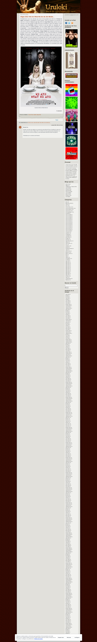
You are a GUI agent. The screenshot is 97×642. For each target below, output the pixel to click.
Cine (66, 205)
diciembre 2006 (68, 578)
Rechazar (69, 637)
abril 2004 (67, 618)
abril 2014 (67, 467)
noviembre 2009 (68, 534)
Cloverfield (67, 213)
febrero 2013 (68, 485)
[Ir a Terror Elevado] (71, 146)
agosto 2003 (67, 628)
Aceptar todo (61, 637)
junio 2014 (67, 465)
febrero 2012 (68, 500)
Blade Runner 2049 (69, 203)
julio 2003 (67, 629)
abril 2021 (67, 362)
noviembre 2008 (68, 549)
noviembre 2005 (68, 594)
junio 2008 (67, 555)
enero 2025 (67, 318)
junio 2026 (67, 296)
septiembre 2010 (68, 521)
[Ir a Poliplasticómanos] (71, 159)
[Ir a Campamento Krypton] (71, 108)
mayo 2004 (67, 617)
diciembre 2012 (68, 487)
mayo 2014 (67, 466)
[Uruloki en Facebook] (66, 24)
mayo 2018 (67, 406)
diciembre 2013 (68, 472)
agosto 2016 (67, 432)
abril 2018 (67, 407)
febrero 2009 (68, 545)
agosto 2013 (67, 477)
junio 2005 (67, 600)
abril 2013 (67, 482)
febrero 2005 (68, 605)
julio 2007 (67, 569)
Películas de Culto (68, 195)
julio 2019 (67, 388)
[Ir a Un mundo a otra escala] (71, 77)
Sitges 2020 (67, 273)
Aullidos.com (68, 185)
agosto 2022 (67, 343)
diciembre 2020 (68, 367)
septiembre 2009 (68, 536)
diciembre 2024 (68, 319)
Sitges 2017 (67, 269)
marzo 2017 (67, 423)
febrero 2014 (68, 470)
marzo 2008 (67, 559)
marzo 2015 (67, 453)
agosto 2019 (67, 387)
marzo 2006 (67, 589)
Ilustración (67, 247)
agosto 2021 (67, 357)
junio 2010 (67, 525)
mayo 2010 (67, 526)
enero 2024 (67, 329)
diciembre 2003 (68, 623)
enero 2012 (67, 501)
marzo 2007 (67, 574)
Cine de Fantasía (68, 209)
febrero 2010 (68, 530)
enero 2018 (67, 411)
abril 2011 (67, 512)
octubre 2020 (68, 369)
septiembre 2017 (68, 416)
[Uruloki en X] (69, 24)
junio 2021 (67, 359)
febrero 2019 (68, 394)
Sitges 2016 (67, 268)
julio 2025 (67, 310)
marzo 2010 (67, 529)
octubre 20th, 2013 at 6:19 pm (57, 125)
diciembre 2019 (68, 382)
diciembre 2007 (68, 563)
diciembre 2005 (68, 593)
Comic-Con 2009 (68, 218)
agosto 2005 (67, 598)
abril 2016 (67, 437)
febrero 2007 (68, 575)
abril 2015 (67, 452)
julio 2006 (67, 584)
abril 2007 (67, 573)
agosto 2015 (67, 447)
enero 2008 (67, 561)
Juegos (67, 249)
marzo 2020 (67, 378)
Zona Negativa (68, 196)
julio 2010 (67, 524)
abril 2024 (67, 325)
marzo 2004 (67, 619)
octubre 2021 (68, 354)
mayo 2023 (67, 335)
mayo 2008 (67, 556)
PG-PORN (67, 259)
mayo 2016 (67, 436)
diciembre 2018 (68, 397)
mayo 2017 (67, 421)
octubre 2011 (68, 505)
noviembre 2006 (68, 579)
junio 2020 (67, 374)
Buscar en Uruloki (70, 283)
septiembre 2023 (68, 333)
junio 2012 (67, 495)
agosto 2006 (67, 583)
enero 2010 (67, 531)
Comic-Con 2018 (68, 229)
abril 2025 (67, 314)
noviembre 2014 (68, 458)
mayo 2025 (67, 313)
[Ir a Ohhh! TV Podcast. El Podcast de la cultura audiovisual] (71, 95)
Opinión (35, 114)
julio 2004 (67, 614)
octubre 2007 (68, 565)
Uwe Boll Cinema (68, 278)
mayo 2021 (67, 360)
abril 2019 (67, 392)
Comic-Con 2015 (68, 225)
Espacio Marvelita (68, 190)
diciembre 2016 (68, 427)
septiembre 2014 (68, 461)
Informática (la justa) (69, 248)
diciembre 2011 (68, 502)
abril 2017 (67, 422)
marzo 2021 (67, 363)
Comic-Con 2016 (68, 227)
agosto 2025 (67, 309)
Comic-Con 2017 (68, 228)
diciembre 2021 (68, 352)
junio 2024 (67, 323)
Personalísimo (68, 258)
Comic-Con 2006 (68, 214)
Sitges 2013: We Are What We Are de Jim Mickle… (37, 17)
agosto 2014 (67, 462)
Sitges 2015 (67, 267)
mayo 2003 (67, 632)
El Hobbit (67, 238)
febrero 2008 (68, 560)
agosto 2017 (67, 417)
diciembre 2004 (68, 608)
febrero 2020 (68, 379)
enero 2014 (67, 471)
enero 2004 (67, 622)
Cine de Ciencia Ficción (69, 208)
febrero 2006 (68, 590)
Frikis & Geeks (68, 243)
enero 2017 (67, 426)
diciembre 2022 (68, 339)
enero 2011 (67, 516)
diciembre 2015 (68, 442)
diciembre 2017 (68, 412)
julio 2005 (67, 599)
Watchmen (67, 279)
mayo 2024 (67, 324)
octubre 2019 (68, 384)
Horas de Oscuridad (69, 191)
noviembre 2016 (68, 428)
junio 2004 (67, 615)
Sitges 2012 (67, 263)
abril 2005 (67, 603)
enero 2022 (67, 350)
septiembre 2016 (68, 431)
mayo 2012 (67, 496)
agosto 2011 (67, 507)
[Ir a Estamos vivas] (71, 121)
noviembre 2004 (68, 609)
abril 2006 (67, 588)
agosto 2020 (67, 372)
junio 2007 (67, 570)
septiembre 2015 (68, 446)
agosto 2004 (67, 613)
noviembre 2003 (68, 624)
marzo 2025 (67, 315)
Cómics (67, 204)
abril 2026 (67, 299)
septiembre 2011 (68, 506)
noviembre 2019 (68, 383)
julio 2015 (67, 448)
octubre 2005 (68, 595)
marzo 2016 (67, 438)
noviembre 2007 (68, 564)
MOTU (67, 254)
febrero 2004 (68, 620)
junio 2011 (67, 510)
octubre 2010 (68, 520)
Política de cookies (38, 638)
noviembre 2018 (68, 398)
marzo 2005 (67, 604)
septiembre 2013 (68, 476)
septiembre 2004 (68, 612)
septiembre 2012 (68, 491)
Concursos (67, 233)
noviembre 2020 (68, 368)
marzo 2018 (67, 408)
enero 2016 (67, 441)
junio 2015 (67, 450)
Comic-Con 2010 (68, 219)
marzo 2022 (67, 348)
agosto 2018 (67, 402)
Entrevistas (67, 239)
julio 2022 (67, 344)
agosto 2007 (67, 568)
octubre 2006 (68, 580)
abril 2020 (67, 377)
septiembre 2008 (68, 551)
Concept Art (67, 232)
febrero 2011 (68, 515)
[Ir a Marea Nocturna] (71, 133)
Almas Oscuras (68, 184)
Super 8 (67, 277)
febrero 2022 (68, 349)
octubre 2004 (68, 610)
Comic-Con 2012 (68, 222)
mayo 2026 (67, 298)
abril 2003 (67, 633)
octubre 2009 (68, 535)
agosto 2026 (67, 294)
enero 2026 (67, 303)
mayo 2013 (67, 481)
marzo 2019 (67, 393)
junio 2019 (67, 389)
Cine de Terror (30, 114)
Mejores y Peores (68, 253)
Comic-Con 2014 (68, 224)
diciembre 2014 (68, 457)
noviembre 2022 (68, 340)
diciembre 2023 (68, 330)
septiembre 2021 (68, 355)
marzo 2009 (67, 544)
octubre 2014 (68, 460)
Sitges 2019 (67, 272)
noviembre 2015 (68, 443)
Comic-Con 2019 (68, 230)
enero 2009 (67, 546)
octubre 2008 (68, 550)
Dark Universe (68, 237)
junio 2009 (67, 540)
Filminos (67, 242)
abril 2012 (67, 497)
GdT (66, 244)
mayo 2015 (67, 451)
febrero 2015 (68, 455)
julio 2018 (67, 403)
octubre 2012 (68, 490)
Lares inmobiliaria (68, 192)
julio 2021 (67, 358)
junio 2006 (67, 585)
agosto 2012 (67, 492)
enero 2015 (67, 456)
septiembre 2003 (68, 627)
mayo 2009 (67, 541)
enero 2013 (67, 486)
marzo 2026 (67, 300)
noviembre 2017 (68, 413)
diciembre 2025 (68, 304)
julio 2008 (67, 554)
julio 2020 (67, 373)
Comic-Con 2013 (68, 223)
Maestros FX (68, 252)
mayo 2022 (67, 345)
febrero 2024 (68, 328)
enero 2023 (67, 338)
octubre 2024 (68, 320)
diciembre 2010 (68, 517)
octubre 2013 (68, 475)
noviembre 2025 (68, 305)
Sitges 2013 (39, 114)
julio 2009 (67, 539)
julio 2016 (67, 433)
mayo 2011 (67, 511)
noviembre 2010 (68, 519)
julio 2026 (67, 295)
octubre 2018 (68, 399)
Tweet (56, 119)
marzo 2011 (67, 514)
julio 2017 (67, 418)
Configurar (77, 637)
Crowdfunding (68, 234)
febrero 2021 (68, 364)
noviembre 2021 (68, 353)
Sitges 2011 (67, 262)
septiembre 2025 (68, 308)
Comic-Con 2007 (68, 215)
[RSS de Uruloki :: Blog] (72, 24)
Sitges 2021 (67, 274)
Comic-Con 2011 (68, 220)
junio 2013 (67, 480)
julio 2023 (67, 334)
